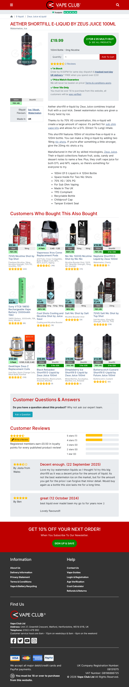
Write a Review (21, 439)
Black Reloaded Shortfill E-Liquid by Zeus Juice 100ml (48, 372)
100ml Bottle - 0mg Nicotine (64, 50)
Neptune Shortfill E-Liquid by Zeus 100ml (105, 257)
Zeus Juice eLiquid (36, 16)
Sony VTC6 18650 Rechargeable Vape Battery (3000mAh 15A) (19, 310)
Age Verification (75, 581)
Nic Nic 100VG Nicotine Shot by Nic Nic (78, 257)
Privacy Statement (20, 577)
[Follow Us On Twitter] (20, 640)
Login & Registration (78, 577)
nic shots (60, 141)
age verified (75, 94)
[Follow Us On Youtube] (27, 640)
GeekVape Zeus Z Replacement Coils (19, 368)
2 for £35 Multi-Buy (100, 40)
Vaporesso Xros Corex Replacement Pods (49, 254)
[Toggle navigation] (11, 5)
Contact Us (73, 567)
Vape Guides (74, 572)
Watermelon (34, 113)
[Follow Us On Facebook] (13, 640)
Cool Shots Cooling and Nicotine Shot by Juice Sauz (50, 316)
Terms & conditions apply (98, 83)
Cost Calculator (75, 586)
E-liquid (20, 16)
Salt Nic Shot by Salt (77, 313)
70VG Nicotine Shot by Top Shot (21, 257)
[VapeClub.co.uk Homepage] (11, 16)
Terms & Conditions (20, 581)
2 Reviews (70, 63)
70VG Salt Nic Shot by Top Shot (106, 315)
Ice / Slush (33, 109)
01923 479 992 (31, 630)
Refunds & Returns (77, 590)
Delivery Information (21, 572)
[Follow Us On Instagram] (34, 640)
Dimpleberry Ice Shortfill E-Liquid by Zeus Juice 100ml (76, 372)
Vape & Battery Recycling (23, 586)
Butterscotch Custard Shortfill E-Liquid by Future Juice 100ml (105, 372)
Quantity (57, 56)
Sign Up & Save (64, 543)
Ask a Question (23, 414)
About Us (15, 567)
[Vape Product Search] (117, 5)
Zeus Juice (110, 151)
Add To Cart (108, 56)
